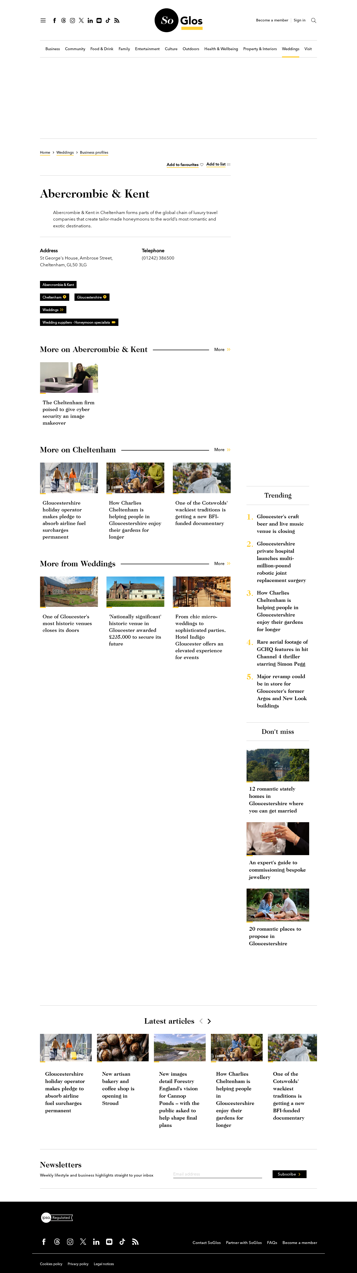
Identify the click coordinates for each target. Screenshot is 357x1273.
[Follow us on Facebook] (54, 20)
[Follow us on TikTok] (108, 20)
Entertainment (147, 49)
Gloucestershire (89, 297)
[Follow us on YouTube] (99, 20)
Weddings (290, 49)
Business (52, 49)
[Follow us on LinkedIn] (90, 20)
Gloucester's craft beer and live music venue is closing (280, 523)
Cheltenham (52, 297)
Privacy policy (78, 1264)
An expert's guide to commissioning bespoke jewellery (277, 869)
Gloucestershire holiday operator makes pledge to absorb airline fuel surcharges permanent (65, 1092)
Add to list (216, 164)
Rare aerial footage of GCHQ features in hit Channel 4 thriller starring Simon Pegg (282, 653)
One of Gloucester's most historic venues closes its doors (67, 623)
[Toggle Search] (314, 20)
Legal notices (104, 1264)
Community (75, 49)
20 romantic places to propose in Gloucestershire (275, 936)
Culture (171, 49)
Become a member (272, 20)
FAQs (272, 1242)
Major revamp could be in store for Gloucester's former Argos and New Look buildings (282, 690)
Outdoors (191, 49)
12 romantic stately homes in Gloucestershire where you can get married (276, 800)
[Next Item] (209, 1021)
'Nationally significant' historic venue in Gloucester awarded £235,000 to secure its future (135, 630)
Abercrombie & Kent (58, 285)
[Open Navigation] (43, 20)
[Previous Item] (201, 1021)
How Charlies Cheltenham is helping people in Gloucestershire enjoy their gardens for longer (280, 611)
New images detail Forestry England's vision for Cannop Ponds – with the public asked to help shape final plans (179, 1099)
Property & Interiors (260, 49)
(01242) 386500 (158, 258)
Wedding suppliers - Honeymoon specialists (76, 322)
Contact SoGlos (207, 1242)
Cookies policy (51, 1264)
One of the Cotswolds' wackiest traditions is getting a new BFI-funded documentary (289, 1096)
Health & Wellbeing (221, 49)
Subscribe (287, 1174)
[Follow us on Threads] (63, 20)
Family (124, 49)
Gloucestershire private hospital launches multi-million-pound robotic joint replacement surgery (281, 561)
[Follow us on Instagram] (72, 20)
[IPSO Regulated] (59, 1217)
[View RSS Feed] (117, 20)
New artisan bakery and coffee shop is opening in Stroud (118, 1088)
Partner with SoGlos (244, 1242)
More (219, 349)
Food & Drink (101, 49)
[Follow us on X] (81, 20)
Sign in (300, 20)
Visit (308, 49)
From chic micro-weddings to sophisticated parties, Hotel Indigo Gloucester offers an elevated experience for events (200, 636)
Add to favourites (183, 164)
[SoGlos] (178, 20)
